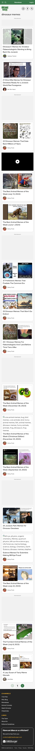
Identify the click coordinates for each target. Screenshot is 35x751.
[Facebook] (27, 8)
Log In (31, 2)
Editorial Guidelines (8, 724)
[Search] (5, 2)
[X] (31, 8)
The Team (5, 718)
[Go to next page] (22, 685)
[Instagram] (23, 8)
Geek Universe (6, 708)
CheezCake (5, 711)
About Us (4, 721)
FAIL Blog (5, 699)
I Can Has (5, 697)
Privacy (20, 748)
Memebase (18, 2)
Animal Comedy (7, 705)
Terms (15, 748)
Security (25, 748)
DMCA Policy (30, 748)
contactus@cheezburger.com (12, 737)
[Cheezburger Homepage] (17, 741)
